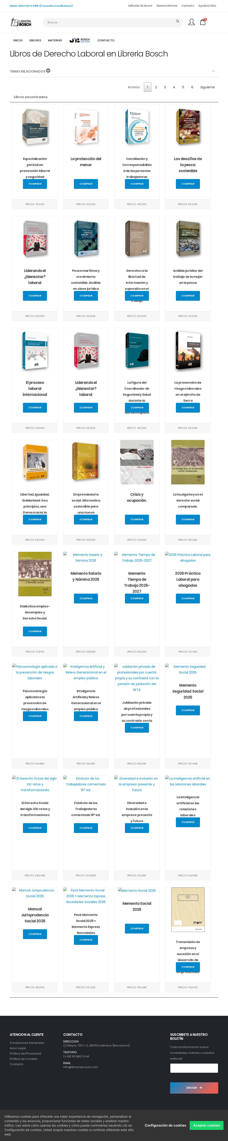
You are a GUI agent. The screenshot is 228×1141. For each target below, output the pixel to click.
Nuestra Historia (167, 6)
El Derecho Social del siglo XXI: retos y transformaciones (35, 809)
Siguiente (207, 87)
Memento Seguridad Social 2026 (187, 691)
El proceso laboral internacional (35, 388)
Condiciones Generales (27, 1043)
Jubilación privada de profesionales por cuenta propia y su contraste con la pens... (136, 714)
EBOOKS (35, 40)
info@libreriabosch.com (80, 1067)
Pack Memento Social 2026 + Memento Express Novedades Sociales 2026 (86, 927)
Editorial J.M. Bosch (140, 6)
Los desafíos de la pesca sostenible (188, 164)
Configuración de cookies (165, 1125)
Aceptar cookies (206, 1125)
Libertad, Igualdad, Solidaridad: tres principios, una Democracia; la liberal (34, 506)
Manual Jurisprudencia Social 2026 (35, 915)
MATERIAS (55, 40)
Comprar (34, 183)
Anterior (134, 87)
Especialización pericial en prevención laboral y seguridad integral (35, 171)
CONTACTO (105, 40)
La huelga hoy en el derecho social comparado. (188, 500)
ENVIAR (192, 1088)
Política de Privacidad (25, 1053)
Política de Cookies (23, 1059)
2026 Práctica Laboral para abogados (187, 579)
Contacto (187, 6)
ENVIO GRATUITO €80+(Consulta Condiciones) (41, 6)
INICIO (17, 40)
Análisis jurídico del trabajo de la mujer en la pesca (188, 276)
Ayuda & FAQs (207, 6)
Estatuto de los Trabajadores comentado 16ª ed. (85, 809)
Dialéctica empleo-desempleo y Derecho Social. (35, 612)
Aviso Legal (18, 1048)
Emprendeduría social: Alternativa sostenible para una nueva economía (86, 506)
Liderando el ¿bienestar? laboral (35, 276)
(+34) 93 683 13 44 (76, 1056)
